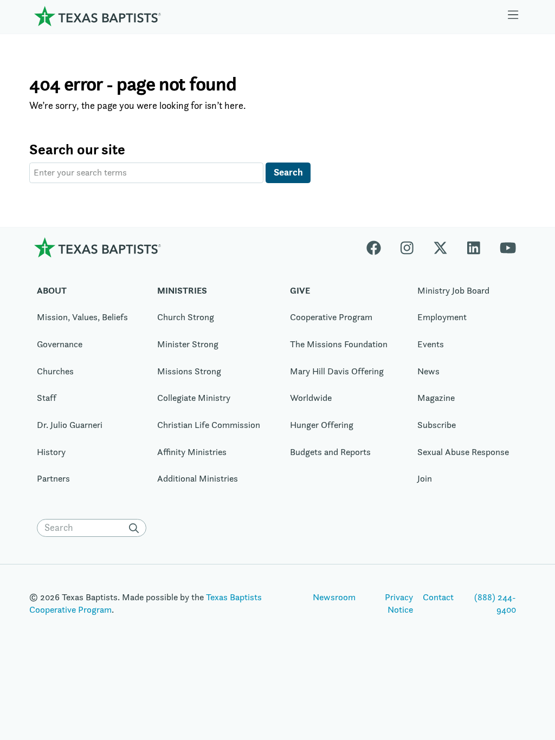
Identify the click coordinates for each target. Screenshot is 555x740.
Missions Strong (189, 371)
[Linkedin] (473, 247)
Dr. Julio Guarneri (69, 424)
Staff (46, 397)
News (428, 371)
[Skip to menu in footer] (513, 16)
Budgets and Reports (330, 451)
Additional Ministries (197, 478)
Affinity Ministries (192, 451)
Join (424, 478)
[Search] (136, 528)
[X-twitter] (440, 247)
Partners (53, 478)
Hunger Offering (321, 424)
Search (288, 172)
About (52, 290)
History (51, 451)
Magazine (436, 397)
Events (430, 344)
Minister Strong (187, 344)
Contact (438, 597)
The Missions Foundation (339, 344)
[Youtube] (508, 247)
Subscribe (436, 424)
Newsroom (334, 597)
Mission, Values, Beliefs (82, 316)
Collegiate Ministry (193, 397)
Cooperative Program (331, 316)
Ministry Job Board (453, 290)
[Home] (97, 16)
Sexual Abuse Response (463, 451)
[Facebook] (378, 247)
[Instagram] (407, 247)
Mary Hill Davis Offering (337, 371)
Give (300, 290)
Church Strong (185, 316)
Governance (59, 344)
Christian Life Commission (208, 424)
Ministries (182, 290)
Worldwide (311, 397)
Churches (55, 371)
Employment (442, 316)
